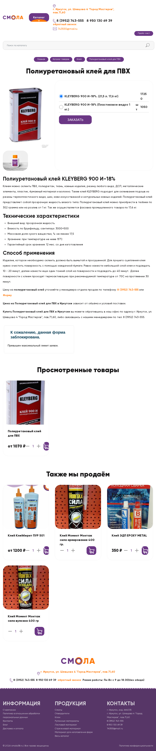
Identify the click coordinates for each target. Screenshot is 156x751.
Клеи (57, 717)
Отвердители (62, 713)
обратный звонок (64, 24)
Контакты (8, 721)
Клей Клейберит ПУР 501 (26, 535)
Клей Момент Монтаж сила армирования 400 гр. (77, 540)
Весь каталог (62, 736)
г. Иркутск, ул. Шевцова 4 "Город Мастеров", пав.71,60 (83, 11)
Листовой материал (66, 724)
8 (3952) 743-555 (70, 21)
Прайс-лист (144, 33)
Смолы (58, 709)
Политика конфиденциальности (136, 745)
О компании (9, 709)
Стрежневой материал (68, 728)
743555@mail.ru (67, 28)
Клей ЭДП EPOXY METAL (129, 535)
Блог (5, 724)
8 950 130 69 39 (99, 21)
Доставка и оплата (13, 728)
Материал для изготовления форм (74, 732)
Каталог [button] (39, 17)
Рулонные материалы (67, 721)
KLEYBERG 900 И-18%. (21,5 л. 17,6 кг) (91, 96)
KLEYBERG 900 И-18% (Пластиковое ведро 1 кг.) (97, 107)
